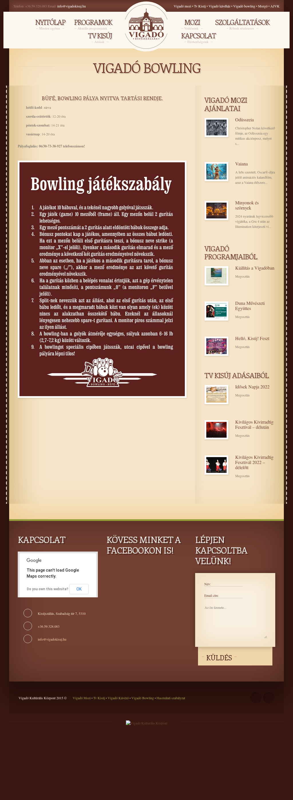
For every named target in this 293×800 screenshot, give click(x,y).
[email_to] (268, 697)
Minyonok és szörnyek (247, 205)
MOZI (192, 24)
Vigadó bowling (244, 6)
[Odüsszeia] (216, 127)
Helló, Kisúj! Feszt (252, 338)
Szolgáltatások (242, 24)
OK (79, 589)
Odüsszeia (244, 119)
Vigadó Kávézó (119, 698)
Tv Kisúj (200, 6)
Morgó (263, 6)
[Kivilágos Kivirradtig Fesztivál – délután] (216, 429)
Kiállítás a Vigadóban (254, 267)
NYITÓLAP (50, 24)
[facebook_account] (256, 697)
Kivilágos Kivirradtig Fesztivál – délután (254, 424)
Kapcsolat (198, 37)
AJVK (275, 6)
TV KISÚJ (100, 37)
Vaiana (241, 163)
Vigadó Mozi (82, 698)
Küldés (219, 657)
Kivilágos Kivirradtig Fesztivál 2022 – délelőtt (254, 462)
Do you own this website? (47, 589)
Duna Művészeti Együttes (250, 306)
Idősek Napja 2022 (252, 386)
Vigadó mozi (182, 6)
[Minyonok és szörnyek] (216, 210)
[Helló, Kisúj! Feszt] (216, 346)
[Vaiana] (216, 171)
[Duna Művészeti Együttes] (216, 311)
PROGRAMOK (93, 24)
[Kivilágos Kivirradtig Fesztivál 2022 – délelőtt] (216, 465)
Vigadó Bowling (142, 698)
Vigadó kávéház (219, 6)
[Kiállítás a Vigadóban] (216, 275)
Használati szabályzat (170, 698)
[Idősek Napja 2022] (216, 394)
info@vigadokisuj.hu (71, 6)
